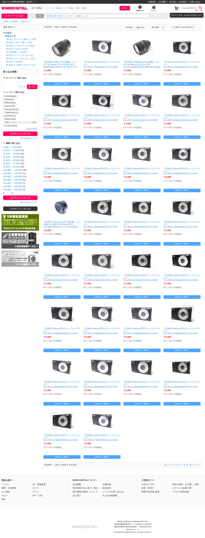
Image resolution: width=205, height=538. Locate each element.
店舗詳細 (151, 2)
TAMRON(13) (11, 113)
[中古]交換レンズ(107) (16, 52)
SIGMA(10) (10, 116)
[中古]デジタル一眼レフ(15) (19, 42)
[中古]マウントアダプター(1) (19, 55)
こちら (199, 15)
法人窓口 (172, 2)
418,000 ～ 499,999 (12, 186)
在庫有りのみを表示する (184, 27)
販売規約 (183, 2)
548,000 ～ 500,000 (12, 190)
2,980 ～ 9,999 (10, 147)
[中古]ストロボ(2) (14, 62)
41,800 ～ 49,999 (11, 160)
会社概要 (162, 2)
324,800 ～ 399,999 (12, 183)
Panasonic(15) (12, 109)
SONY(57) (10, 99)
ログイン (175, 15)
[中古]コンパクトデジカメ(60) (20, 46)
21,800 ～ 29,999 (11, 154)
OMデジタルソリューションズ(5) (20, 122)
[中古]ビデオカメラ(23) (17, 49)
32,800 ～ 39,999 (11, 157)
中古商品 (13, 21)
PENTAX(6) (10, 119)
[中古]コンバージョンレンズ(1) (20, 58)
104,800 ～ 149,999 (12, 170)
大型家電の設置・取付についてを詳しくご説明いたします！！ (68, 16)
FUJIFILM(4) (11, 126)
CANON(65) (11, 96)
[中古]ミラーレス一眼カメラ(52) (21, 39)
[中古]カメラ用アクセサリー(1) (20, 65)
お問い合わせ (195, 2)
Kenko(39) (10, 106)
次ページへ (194, 465)
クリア (22, 87)
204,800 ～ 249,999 (12, 176)
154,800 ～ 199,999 (12, 173)
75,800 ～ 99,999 (11, 167)
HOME (5, 21)
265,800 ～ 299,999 (12, 180)
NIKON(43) (10, 103)
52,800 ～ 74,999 (11, 163)
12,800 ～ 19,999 (11, 150)
